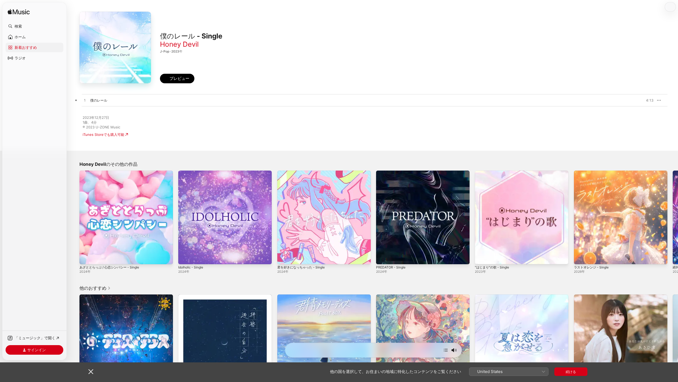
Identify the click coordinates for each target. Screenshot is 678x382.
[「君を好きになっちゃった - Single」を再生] (284, 258)
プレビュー (646, 100)
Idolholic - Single (192, 173)
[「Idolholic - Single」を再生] (185, 258)
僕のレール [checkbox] (98, 100)
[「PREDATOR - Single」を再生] (383, 258)
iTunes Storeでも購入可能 (103, 134)
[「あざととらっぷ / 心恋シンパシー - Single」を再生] (86, 258)
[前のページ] (74, 217)
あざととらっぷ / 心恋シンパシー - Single (112, 173)
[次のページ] (672, 217)
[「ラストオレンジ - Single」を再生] (581, 258)
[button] (34, 26)
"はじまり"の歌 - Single (493, 173)
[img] (19, 12)
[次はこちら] (446, 350)
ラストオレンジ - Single (593, 173)
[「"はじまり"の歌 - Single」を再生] (481, 258)
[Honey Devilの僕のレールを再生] (84, 100)
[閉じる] (90, 371)
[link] (95, 288)
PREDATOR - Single (392, 173)
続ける (571, 372)
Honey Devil (179, 44)
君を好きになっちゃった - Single (303, 173)
